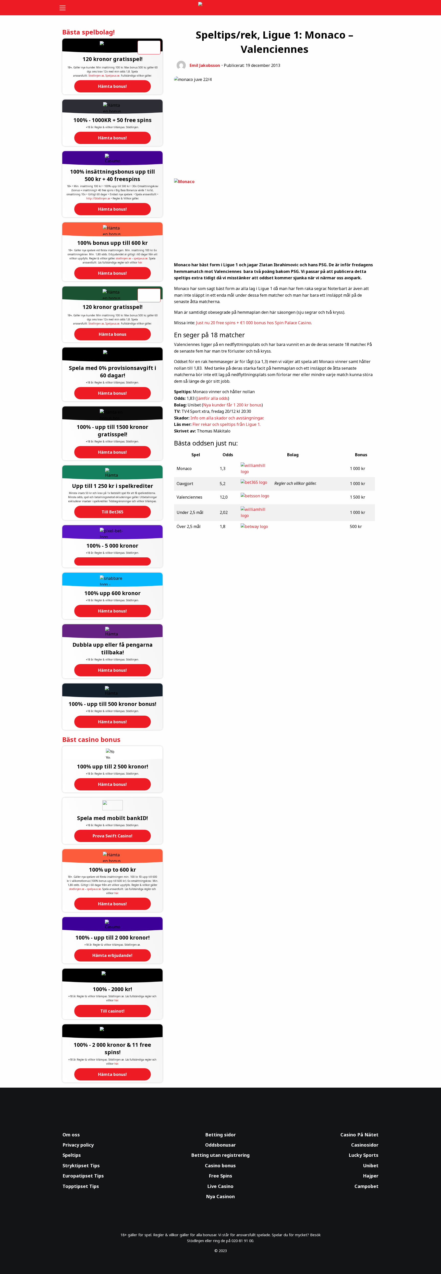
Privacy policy (78, 1145)
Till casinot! (112, 1011)
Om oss (71, 1135)
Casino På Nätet (359, 1135)
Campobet (366, 1186)
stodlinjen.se (123, 258)
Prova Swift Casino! (112, 836)
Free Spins (220, 1176)
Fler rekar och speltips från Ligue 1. (226, 424)
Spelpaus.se (112, 75)
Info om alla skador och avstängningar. (227, 418)
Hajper (370, 1176)
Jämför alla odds (212, 398)
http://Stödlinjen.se (98, 198)
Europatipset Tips (83, 1176)
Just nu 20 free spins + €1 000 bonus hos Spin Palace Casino (253, 323)
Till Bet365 (112, 512)
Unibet (370, 1165)
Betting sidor (220, 1135)
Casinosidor (364, 1145)
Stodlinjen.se (96, 75)
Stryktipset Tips (81, 1165)
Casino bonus (220, 1165)
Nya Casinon (220, 1196)
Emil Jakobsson (205, 65)
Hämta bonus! (112, 86)
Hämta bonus (112, 334)
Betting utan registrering (220, 1155)
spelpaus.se (141, 258)
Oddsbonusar (220, 1145)
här (140, 262)
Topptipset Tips (81, 1186)
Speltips (72, 1155)
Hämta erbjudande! (112, 955)
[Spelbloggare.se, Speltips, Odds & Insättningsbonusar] (220, 8)
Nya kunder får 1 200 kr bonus (232, 405)
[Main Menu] (65, 7)
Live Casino (220, 1186)
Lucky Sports (363, 1155)
